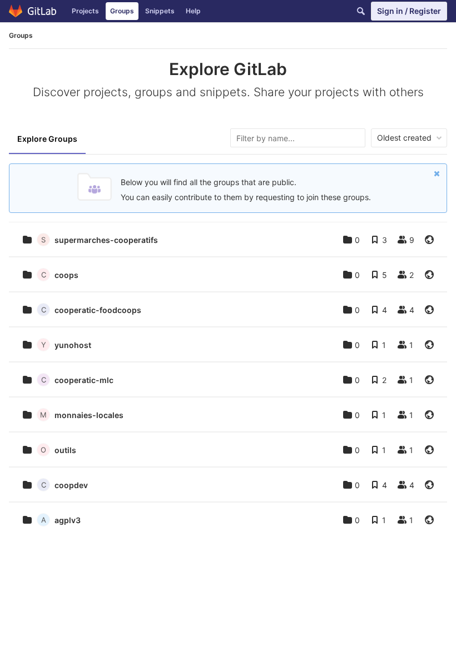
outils (65, 450)
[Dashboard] (33, 11)
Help (193, 11)
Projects (85, 11)
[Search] (361, 11)
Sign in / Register (409, 11)
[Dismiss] (436, 173)
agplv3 (67, 520)
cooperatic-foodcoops (97, 310)
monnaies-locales (88, 415)
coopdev (71, 485)
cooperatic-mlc (83, 380)
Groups (122, 11)
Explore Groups (47, 138)
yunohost (72, 345)
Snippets (160, 11)
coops (66, 275)
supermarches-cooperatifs (106, 240)
